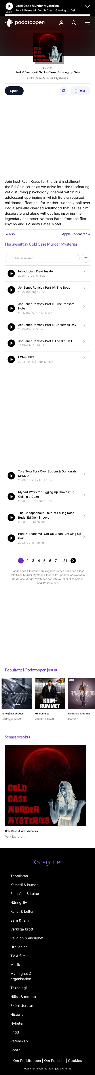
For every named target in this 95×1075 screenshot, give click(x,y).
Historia (16, 1014)
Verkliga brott (21, 929)
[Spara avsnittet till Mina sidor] (63, 90)
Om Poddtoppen (27, 1060)
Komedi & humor (24, 885)
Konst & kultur (22, 911)
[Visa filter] (86, 258)
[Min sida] (61, 22)
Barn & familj (20, 920)
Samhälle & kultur (24, 893)
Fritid (14, 1032)
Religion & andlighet (27, 938)
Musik (15, 964)
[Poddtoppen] (25, 22)
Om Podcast (54, 1060)
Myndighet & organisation (20, 976)
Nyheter (17, 1023)
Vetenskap (19, 1041)
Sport (15, 1050)
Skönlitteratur (21, 1005)
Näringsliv (18, 902)
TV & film (18, 956)
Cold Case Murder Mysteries (47, 78)
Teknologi (18, 988)
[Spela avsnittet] (11, 273)
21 (65, 560)
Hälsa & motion (23, 996)
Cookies (75, 1060)
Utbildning (19, 947)
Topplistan (19, 876)
